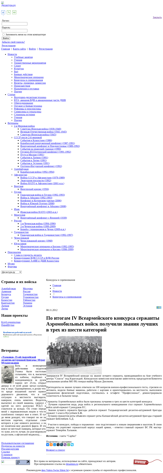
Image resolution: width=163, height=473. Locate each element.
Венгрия (18, 186)
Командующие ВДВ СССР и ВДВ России (36, 258)
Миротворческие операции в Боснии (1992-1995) (47, 246)
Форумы (12, 266)
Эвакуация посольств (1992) (35, 180)
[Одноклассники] (51, 444)
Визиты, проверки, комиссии (30, 83)
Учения (18, 60)
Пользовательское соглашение (17, 443)
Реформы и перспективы (27, 108)
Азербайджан (21, 169)
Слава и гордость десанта (28, 255)
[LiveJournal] (61, 444)
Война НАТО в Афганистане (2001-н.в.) (42, 183)
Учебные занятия (23, 57)
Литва (4, 308)
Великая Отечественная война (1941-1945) (43, 131)
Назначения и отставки (26, 88)
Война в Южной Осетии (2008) (37, 203)
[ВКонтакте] (47, 444)
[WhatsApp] (68, 444)
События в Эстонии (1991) (35, 163)
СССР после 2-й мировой (28, 137)
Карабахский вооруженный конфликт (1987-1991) (47, 143)
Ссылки (5, 451)
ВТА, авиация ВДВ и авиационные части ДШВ (40, 100)
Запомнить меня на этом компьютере (26, 34)
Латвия (5, 305)
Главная (5, 48)
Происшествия (22, 85)
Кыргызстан (8, 303)
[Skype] (72, 444)
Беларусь (6, 294)
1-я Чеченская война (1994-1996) (38, 223)
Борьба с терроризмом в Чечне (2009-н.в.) (43, 229)
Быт (16, 71)
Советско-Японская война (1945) (38, 134)
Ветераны (13, 123)
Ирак (17, 209)
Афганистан (20, 174)
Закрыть (157, 17)
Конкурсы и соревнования (28, 80)
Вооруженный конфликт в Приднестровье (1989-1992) (50, 146)
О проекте (6, 454)
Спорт (17, 65)
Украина (27, 303)
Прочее (18, 91)
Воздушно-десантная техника (30, 97)
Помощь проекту (10, 457)
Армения (6, 291)
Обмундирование (23, 103)
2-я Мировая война (24, 126)
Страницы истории (24, 114)
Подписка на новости (13, 446)
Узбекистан (29, 300)
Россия (17, 220)
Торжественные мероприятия (30, 63)
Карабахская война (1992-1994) (37, 172)
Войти (32, 48)
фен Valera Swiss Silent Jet (55, 470)
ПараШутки (7, 325)
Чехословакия (21, 237)
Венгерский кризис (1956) (34, 189)
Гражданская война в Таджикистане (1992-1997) (46, 235)
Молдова (28, 288)
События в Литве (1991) (33, 160)
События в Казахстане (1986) (36, 140)
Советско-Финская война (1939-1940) (40, 128)
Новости (12, 54)
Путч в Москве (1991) (32, 154)
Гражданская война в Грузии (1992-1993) (42, 194)
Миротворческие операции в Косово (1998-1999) (47, 249)
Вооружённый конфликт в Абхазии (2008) (43, 206)
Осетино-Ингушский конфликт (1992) (41, 166)
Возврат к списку (55, 450)
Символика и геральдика (27, 111)
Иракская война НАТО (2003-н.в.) (39, 212)
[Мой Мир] (54, 444)
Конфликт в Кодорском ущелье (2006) (40, 200)
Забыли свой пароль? (13, 42)
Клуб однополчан (11, 322)
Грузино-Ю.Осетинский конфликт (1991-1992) (45, 151)
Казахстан (6, 300)
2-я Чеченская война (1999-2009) (38, 226)
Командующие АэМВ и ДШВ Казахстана (36, 260)
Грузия (17, 192)
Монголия (19, 215)
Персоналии (14, 252)
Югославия (20, 243)
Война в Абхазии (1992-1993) (36, 197)
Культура (19, 68)
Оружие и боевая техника (28, 106)
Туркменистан (31, 297)
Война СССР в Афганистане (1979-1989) (42, 177)
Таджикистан (21, 232)
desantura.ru (72, 464)
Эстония (27, 305)
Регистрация (8, 45)
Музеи (11, 263)
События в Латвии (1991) (34, 157)
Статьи (11, 94)
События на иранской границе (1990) (40, 149)
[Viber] (65, 444)
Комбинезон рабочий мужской (15, 335)
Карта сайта (19, 48)
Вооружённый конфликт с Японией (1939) (43, 217)
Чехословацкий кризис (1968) (36, 240)
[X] (58, 444)
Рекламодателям (10, 449)
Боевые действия (23, 74)
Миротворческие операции (29, 77)
